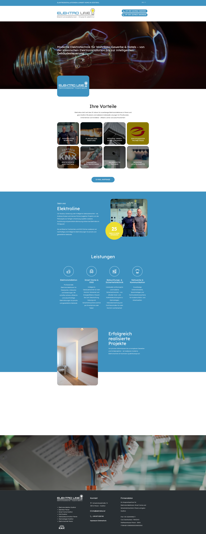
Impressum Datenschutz (98, 520)
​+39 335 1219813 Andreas (135, 15)
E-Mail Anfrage (103, 179)
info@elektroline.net (98, 511)
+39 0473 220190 (98, 516)
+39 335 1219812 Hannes (135, 11)
